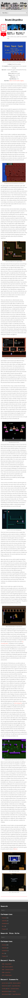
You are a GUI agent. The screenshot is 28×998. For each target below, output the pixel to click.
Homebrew (4, 923)
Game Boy (4, 920)
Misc (3, 926)
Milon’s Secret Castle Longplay (16, 80)
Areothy (4, 988)
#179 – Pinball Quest (7, 975)
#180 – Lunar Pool (6, 972)
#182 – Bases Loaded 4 (7, 966)
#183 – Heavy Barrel (6, 964)
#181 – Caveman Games (7, 969)
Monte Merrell (5, 991)
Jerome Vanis (5, 983)
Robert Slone (5, 985)
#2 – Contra (13, 991)
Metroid (15, 849)
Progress (4, 929)
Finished (4, 918)
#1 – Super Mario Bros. (15, 985)
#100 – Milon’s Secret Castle (16, 33)
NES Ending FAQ (18, 703)
